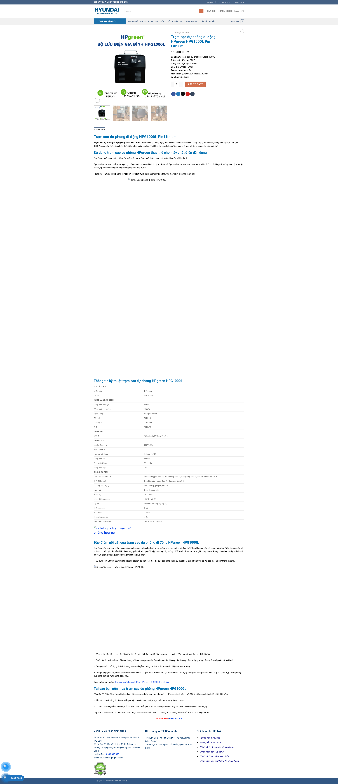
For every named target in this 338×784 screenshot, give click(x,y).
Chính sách (191, 21)
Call (236, 11)
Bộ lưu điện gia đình (180, 33)
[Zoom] (97, 100)
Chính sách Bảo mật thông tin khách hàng (219, 761)
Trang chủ (133, 21)
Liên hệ (204, 21)
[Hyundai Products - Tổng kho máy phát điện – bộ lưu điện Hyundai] (107, 11)
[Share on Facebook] (173, 94)
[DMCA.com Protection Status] (100, 769)
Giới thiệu (144, 21)
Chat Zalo (212, 11)
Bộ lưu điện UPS (175, 21)
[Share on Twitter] (178, 94)
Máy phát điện (157, 21)
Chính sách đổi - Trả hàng (211, 752)
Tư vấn (212, 21)
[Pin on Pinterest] (188, 94)
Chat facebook (225, 11)
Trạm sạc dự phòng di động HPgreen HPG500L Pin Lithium (142, 682)
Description (99, 130)
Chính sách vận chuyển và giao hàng (216, 747)
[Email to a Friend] (183, 94)
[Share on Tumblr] (192, 94)
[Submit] (201, 11)
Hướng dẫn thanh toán (210, 742)
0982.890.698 (175, 718)
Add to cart (195, 84)
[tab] (99, 129)
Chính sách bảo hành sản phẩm (214, 756)
